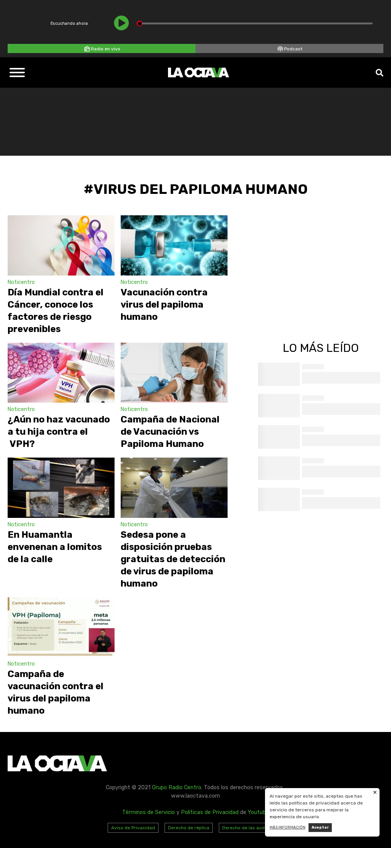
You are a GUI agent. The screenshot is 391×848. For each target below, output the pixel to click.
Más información (287, 827)
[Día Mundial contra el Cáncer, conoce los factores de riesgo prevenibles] (61, 245)
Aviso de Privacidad (133, 827)
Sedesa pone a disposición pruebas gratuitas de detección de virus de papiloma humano (173, 559)
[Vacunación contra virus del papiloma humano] (174, 245)
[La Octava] (198, 72)
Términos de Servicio (148, 812)
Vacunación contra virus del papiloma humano (164, 304)
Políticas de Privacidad (210, 812)
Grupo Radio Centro (176, 787)
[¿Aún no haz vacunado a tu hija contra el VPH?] (61, 373)
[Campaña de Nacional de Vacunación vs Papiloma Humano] (174, 373)
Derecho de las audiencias (251, 827)
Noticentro (21, 282)
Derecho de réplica (188, 827)
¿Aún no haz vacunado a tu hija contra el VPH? (59, 431)
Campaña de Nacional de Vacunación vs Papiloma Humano (170, 431)
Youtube (258, 812)
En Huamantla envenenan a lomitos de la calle (55, 546)
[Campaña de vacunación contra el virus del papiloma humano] (61, 627)
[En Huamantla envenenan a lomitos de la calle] (61, 488)
